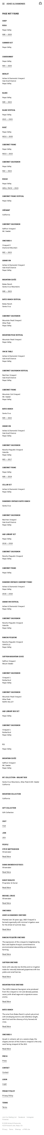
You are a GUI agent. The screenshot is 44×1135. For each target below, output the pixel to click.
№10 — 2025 (7, 137)
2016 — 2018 (7, 594)
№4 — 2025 (7, 66)
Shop (4, 21)
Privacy (4, 1129)
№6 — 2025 (7, 35)
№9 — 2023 (7, 102)
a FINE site (26, 1129)
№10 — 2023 (7, 154)
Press (4, 1056)
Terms (5, 1103)
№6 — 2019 (7, 477)
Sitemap (18, 1129)
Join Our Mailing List (9, 1117)
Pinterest (5, 1119)
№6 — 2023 (7, 291)
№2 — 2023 (7, 171)
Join (4, 833)
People (5, 845)
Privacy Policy (8, 1091)
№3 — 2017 (7, 459)
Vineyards (6, 911)
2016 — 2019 (7, 543)
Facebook (21, 1117)
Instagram (30, 1117)
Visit (4, 821)
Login (4, 1080)
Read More (6, 857)
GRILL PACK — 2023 (10, 188)
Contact (5, 1068)
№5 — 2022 (7, 418)
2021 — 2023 (7, 119)
